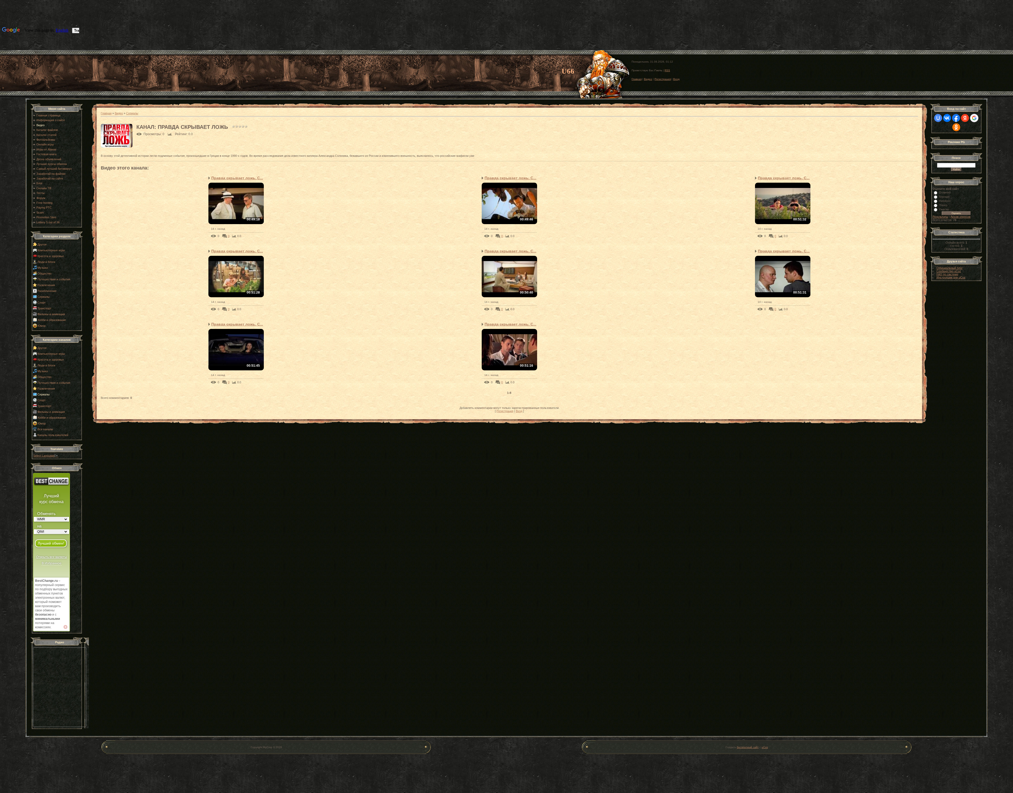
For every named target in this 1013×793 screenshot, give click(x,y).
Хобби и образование (51, 320)
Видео (648, 79)
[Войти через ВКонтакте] (947, 118)
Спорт (41, 302)
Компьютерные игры (51, 250)
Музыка (42, 267)
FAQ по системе (947, 274)
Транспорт (44, 308)
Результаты (940, 216)
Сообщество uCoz (948, 271)
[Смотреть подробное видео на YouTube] (65, 627)
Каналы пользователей (52, 435)
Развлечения (46, 285)
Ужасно (944, 209)
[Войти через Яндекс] (965, 118)
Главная (637, 79)
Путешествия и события (53, 279)
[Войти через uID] (938, 118)
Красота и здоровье (50, 256)
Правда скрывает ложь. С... (237, 178)
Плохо (943, 205)
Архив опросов (960, 216)
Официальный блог (949, 268)
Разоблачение (46, 290)
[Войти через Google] (974, 118)
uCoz (765, 747)
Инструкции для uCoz (951, 277)
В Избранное (51, 563)
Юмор (41, 325)
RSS (667, 70)
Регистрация (662, 79)
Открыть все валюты (51, 557)
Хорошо (944, 196)
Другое (42, 244)
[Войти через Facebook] (956, 118)
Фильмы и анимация (51, 314)
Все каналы (45, 429)
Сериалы (43, 296)
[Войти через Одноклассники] (956, 127)
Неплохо (944, 200)
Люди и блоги (46, 261)
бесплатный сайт (748, 747)
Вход (676, 79)
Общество (44, 273)
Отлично (944, 192)
